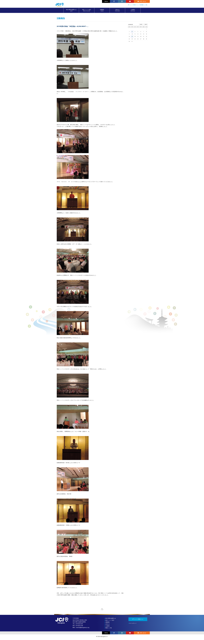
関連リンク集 (144, 4)
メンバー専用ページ (134, 4)
